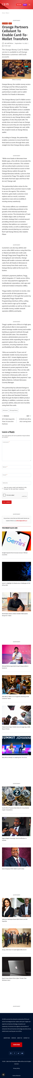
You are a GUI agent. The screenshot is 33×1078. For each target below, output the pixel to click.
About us (19, 1038)
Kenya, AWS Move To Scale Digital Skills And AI (14, 950)
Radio (25, 4)
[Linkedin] (10, 1053)
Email (5, 475)
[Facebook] (14, 1053)
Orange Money (14, 410)
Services (13, 1038)
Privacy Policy (16, 1068)
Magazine (19, 4)
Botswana (5, 23)
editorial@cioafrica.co (21, 520)
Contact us (26, 1038)
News (10, 23)
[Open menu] (29, 4)
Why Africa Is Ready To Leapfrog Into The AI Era (14, 757)
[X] (18, 1053)
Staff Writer (10, 43)
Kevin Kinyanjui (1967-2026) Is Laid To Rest (13, 869)
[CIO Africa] (5, 4)
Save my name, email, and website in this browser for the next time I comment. (15, 488)
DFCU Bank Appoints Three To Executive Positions (8, 420)
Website (5, 483)
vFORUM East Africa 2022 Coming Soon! (25, 418)
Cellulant (5, 410)
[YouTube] (22, 1053)
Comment (6, 442)
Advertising (7, 1038)
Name (5, 467)
